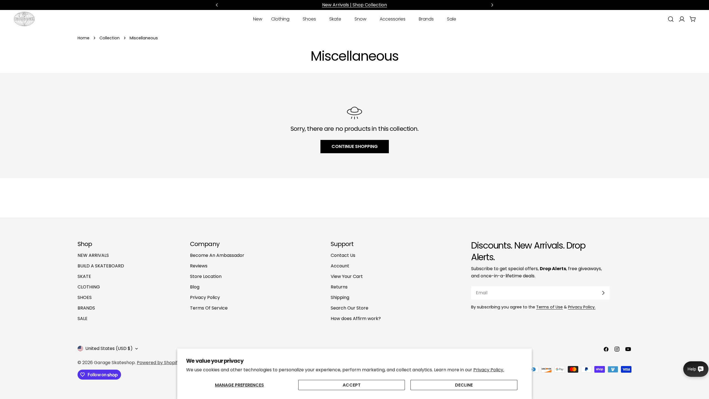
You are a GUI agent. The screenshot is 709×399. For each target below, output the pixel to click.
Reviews (198, 266)
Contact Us (343, 255)
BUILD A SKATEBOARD (101, 266)
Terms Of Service (209, 308)
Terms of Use (549, 307)
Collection (109, 38)
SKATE (84, 276)
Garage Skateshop (114, 362)
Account (340, 266)
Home (83, 38)
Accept (352, 385)
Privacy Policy (205, 297)
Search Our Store (349, 308)
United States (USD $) (109, 348)
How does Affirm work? (356, 318)
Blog (194, 287)
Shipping (340, 297)
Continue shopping (355, 146)
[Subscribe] (603, 293)
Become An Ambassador (217, 255)
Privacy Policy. (488, 370)
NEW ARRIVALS (93, 255)
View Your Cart (347, 276)
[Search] (670, 19)
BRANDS (86, 308)
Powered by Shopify (158, 362)
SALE (83, 318)
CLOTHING (89, 287)
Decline (464, 385)
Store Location (206, 276)
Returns (339, 287)
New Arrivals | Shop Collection (354, 5)
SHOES (85, 297)
